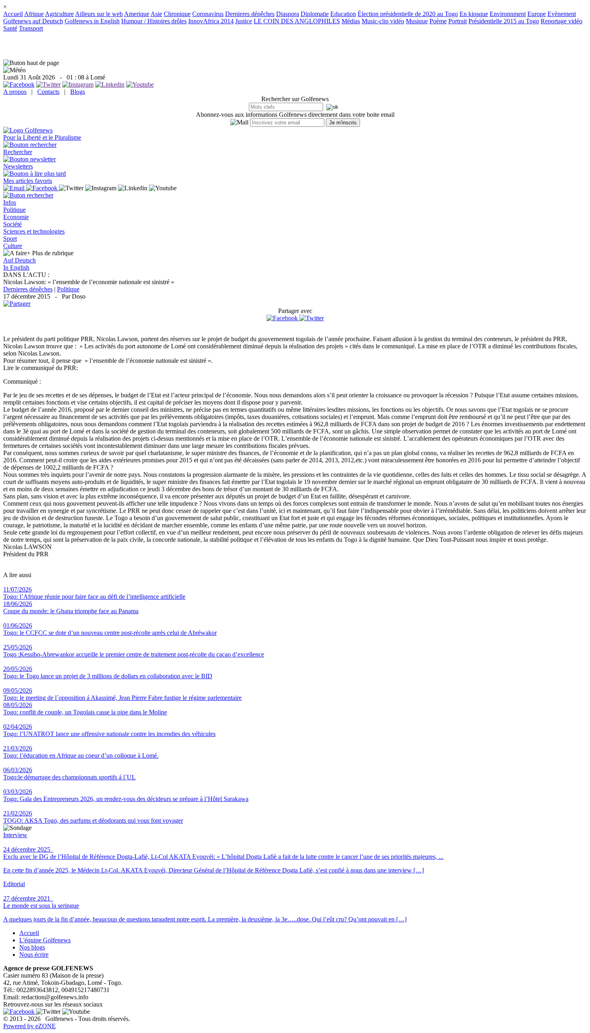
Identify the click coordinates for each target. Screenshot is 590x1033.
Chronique (177, 13)
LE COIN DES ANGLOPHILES (297, 21)
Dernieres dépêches (250, 13)
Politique (14, 209)
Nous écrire (34, 954)
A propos (14, 91)
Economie (16, 217)
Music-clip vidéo (383, 21)
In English (16, 267)
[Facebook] (283, 318)
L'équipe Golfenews (45, 940)
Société (12, 224)
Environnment (508, 13)
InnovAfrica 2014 (211, 21)
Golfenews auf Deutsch (33, 21)
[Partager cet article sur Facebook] (282, 318)
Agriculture (59, 13)
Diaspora (287, 13)
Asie (156, 13)
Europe (536, 13)
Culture (12, 245)
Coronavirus (208, 13)
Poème (438, 21)
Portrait (457, 21)
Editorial (14, 883)
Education (343, 13)
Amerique (136, 13)
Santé (10, 28)
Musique (417, 21)
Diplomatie (315, 13)
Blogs (77, 91)
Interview (15, 835)
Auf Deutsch (19, 260)
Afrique (34, 13)
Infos (9, 202)
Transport (31, 28)
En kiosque (474, 13)
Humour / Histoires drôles (154, 21)
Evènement (561, 13)
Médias (351, 21)
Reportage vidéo (561, 21)
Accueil (13, 13)
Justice (243, 21)
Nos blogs (32, 947)
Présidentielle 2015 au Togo (503, 21)
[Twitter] (311, 318)
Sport (10, 238)
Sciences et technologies (34, 231)
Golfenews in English (92, 21)
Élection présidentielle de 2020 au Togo (408, 13)
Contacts (48, 91)
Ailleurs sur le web (99, 13)
